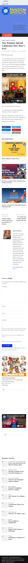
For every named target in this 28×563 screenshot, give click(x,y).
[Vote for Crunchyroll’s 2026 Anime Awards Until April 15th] (14, 203)
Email (4, 313)
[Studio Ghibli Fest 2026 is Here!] (14, 157)
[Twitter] (20, 4)
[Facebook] (18, 4)
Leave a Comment (21, 51)
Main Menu (8, 35)
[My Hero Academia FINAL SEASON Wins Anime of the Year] (14, 179)
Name (4, 306)
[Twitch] (24, 4)
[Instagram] (22, 4)
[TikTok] (26, 4)
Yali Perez (14, 51)
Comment (5, 286)
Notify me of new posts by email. (11, 341)
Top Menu (5, 1)
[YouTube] (16, 4)
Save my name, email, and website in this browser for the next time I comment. (14, 329)
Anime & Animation (6, 40)
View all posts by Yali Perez (18, 268)
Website (4, 320)
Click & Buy (5, 385)
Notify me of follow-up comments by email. (13, 336)
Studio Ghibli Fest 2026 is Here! (10, 158)
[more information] (23, 133)
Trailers (13, 40)
